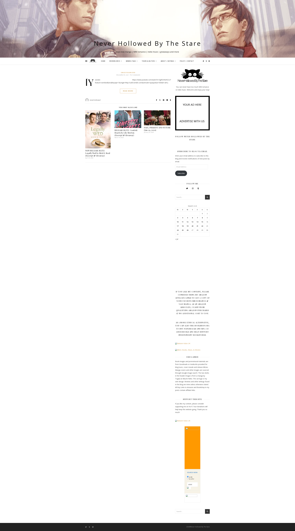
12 (187, 222)
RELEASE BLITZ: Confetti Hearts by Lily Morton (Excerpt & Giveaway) (126, 132)
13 (192, 222)
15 (202, 222)
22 (202, 226)
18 (182, 226)
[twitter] (203, 61)
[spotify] (209, 61)
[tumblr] (206, 61)
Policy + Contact (187, 61)
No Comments (135, 75)
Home (103, 61)
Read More (128, 91)
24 (177, 230)
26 (187, 230)
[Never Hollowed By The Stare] (93, 61)
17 (177, 226)
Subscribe (181, 173)
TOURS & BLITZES (148, 61)
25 (182, 230)
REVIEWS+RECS (114, 61)
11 (182, 222)
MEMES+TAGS (131, 61)
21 (197, 226)
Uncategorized (128, 72)
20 (192, 226)
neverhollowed (95, 100)
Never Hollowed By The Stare (147, 43)
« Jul (176, 239)
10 (177, 222)
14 (197, 222)
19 (187, 226)
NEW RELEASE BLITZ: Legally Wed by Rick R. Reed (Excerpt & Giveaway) (97, 153)
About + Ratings (167, 61)
